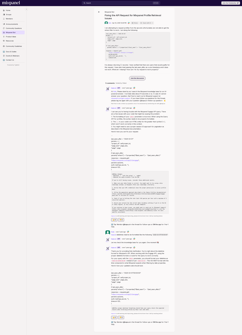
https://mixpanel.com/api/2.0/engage (121, 52)
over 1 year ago (127, 88)
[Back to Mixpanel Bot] (99, 12)
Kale (114, 91)
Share (136, 23)
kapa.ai (113, 235)
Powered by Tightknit (13, 65)
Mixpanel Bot (109, 12)
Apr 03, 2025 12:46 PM (119, 23)
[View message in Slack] (128, 23)
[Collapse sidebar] (26, 9)
